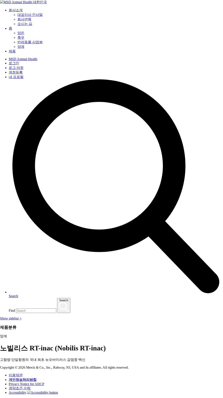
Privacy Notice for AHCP (26, 384)
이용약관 (16, 375)
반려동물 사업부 (30, 42)
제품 (12, 51)
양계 (20, 46)
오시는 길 (24, 24)
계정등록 (16, 72)
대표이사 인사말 (30, 15)
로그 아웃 (16, 68)
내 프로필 (16, 77)
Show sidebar (11, 318)
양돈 (20, 33)
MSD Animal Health (23, 59)
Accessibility (17, 392)
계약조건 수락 (19, 388)
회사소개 (16, 10)
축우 (20, 37)
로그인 (14, 63)
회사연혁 (24, 19)
